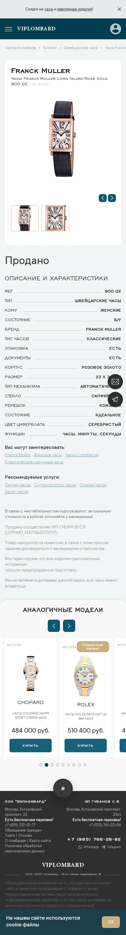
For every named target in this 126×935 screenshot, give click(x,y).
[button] (103, 198)
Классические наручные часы (34, 462)
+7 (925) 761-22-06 (105, 825)
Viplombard (36, 29)
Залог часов (16, 492)
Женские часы (48, 455)
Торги (10, 836)
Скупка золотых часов (55, 485)
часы (48, 9)
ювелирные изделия (74, 9)
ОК (111, 922)
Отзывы (25, 836)
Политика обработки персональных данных (25, 849)
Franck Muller (40, 69)
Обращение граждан (23, 830)
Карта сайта (40, 841)
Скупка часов (18, 485)
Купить (30, 745)
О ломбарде (15, 841)
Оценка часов (93, 485)
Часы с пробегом (82, 455)
